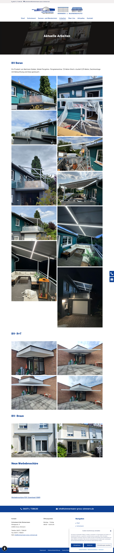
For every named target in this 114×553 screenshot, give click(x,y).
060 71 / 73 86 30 (17, 1)
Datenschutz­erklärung (93, 549)
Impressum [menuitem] (43, 550)
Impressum (100, 549)
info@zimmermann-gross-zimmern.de (26, 535)
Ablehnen (89, 545)
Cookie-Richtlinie (83, 549)
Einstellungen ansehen (104, 545)
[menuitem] (23, 20)
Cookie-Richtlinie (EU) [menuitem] (68, 550)
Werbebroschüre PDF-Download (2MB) (25, 497)
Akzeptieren (76, 545)
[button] (110, 531)
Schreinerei (80, 526)
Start (78, 523)
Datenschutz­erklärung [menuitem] (54, 550)
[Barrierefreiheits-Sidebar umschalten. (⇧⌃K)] (4, 548)
